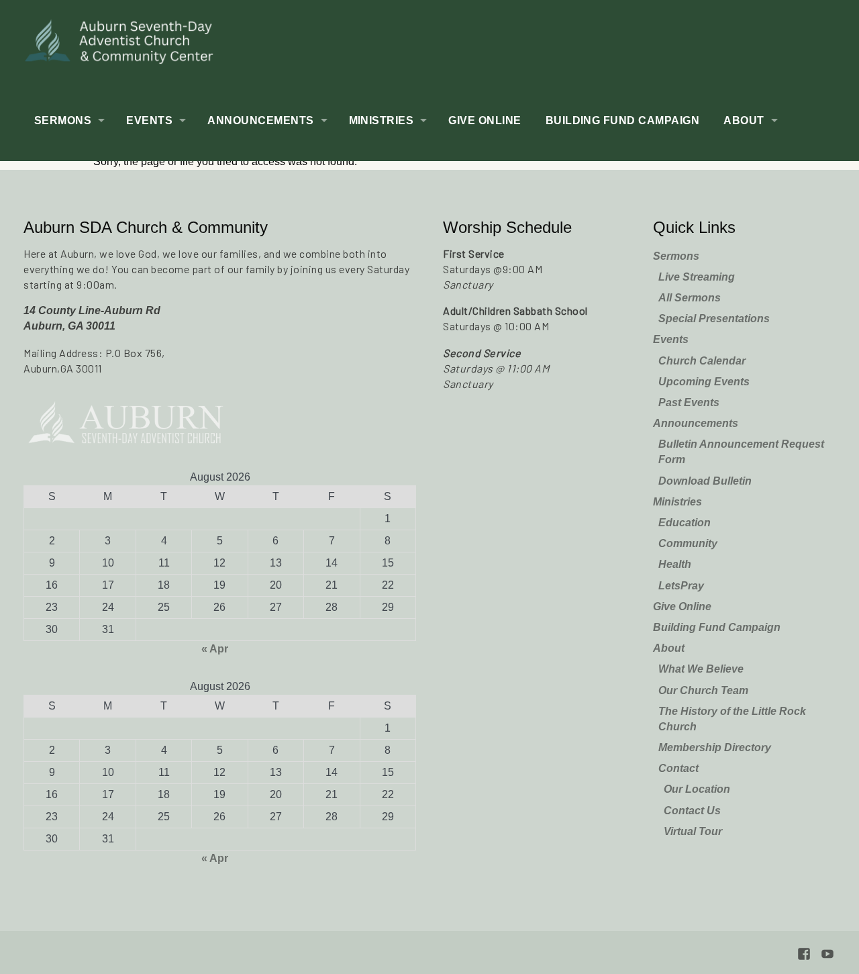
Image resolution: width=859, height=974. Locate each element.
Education (684, 522)
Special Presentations (714, 318)
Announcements (260, 120)
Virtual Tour (693, 831)
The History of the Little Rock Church (732, 718)
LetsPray (681, 585)
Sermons (62, 120)
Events (149, 120)
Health (674, 564)
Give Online (484, 120)
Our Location (697, 789)
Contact (678, 768)
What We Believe (701, 669)
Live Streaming (696, 277)
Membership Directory (714, 747)
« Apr (214, 648)
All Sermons (689, 297)
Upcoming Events (704, 381)
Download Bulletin (705, 481)
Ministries (381, 120)
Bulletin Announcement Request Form (741, 451)
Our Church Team (703, 690)
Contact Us (692, 810)
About (743, 120)
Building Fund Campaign (623, 120)
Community (687, 543)
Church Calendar (702, 361)
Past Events (688, 402)
